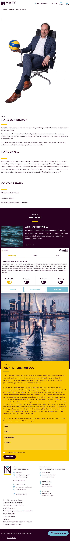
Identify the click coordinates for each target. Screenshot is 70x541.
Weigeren (13, 289)
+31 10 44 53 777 (42, 3)
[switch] (26, 282)
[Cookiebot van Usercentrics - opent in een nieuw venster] (60, 250)
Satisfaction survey (60, 533)
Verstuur (9, 457)
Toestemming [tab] (12, 255)
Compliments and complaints (12, 503)
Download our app (21, 494)
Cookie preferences (27, 533)
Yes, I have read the (15, 452)
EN (55, 3)
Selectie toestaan (35, 289)
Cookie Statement (9, 508)
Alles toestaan (57, 289)
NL (52, 3)
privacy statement (20, 452)
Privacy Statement (9, 516)
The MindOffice (11, 538)
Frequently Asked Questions (12, 524)
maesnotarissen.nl (21, 489)
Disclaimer (6, 519)
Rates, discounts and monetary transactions (17, 522)
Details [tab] (35, 255)
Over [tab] (57, 255)
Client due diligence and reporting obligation (18, 511)
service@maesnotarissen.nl (24, 487)
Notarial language (9, 514)
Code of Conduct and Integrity (13, 505)
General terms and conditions (12, 500)
